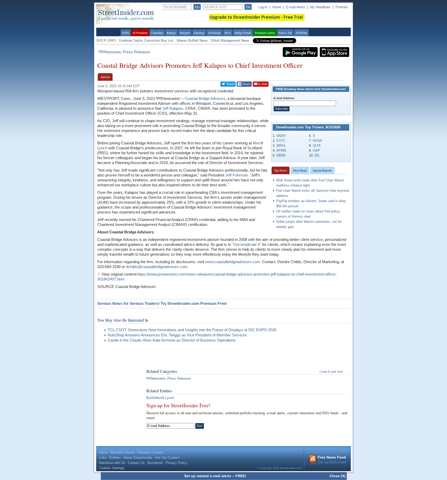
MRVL (281, 145)
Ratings (171, 33)
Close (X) (338, 476)
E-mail (262, 84)
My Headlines (320, 7)
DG (317, 155)
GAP (316, 150)
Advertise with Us (112, 463)
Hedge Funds (243, 33)
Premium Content (150, 452)
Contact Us (136, 463)
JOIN (125, 33)
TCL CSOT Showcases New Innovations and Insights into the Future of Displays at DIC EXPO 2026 (192, 330)
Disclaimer (155, 463)
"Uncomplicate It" (246, 244)
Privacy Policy (176, 463)
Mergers (185, 33)
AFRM (281, 150)
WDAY (281, 136)
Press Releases (136, 52)
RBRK (281, 155)
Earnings (199, 33)
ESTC (281, 141)
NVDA (317, 141)
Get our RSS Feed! (332, 459)
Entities (115, 458)
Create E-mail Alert (331, 371)
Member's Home (122, 452)
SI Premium (140, 33)
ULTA (317, 145)
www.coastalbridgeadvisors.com (232, 262)
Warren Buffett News (192, 40)
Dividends (214, 33)
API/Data (301, 33)
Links (103, 458)
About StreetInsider (137, 458)
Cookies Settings (111, 468)
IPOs (228, 33)
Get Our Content (167, 458)
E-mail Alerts (295, 7)
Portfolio (342, 7)
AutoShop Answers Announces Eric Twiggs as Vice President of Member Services (177, 335)
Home (276, 7)
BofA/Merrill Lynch (160, 398)
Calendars (157, 33)
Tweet (230, 84)
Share (246, 84)
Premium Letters (265, 33)
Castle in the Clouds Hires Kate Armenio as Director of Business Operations (172, 340)
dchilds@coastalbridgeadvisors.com (156, 266)
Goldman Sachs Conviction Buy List (146, 40)
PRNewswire (110, 52)
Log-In (262, 7)
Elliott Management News (230, 40)
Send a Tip (285, 33)
